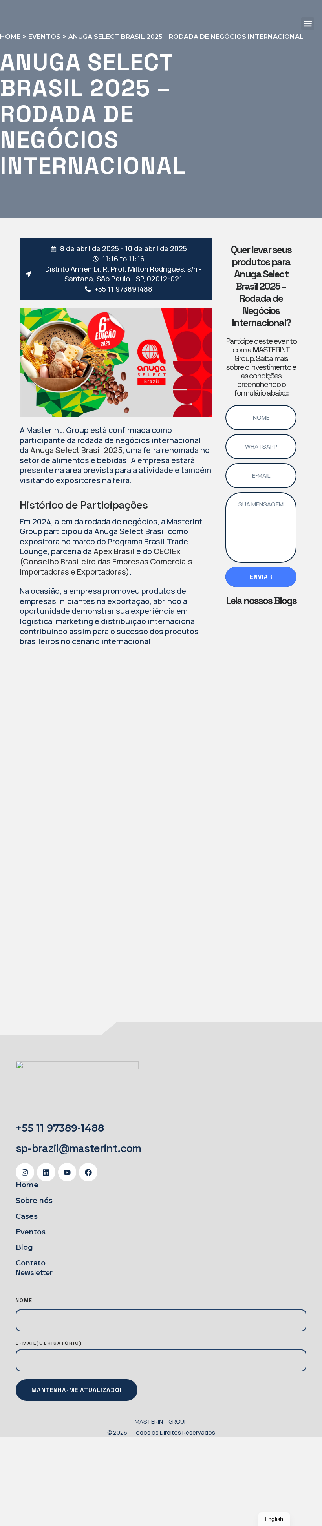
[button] (307, 23)
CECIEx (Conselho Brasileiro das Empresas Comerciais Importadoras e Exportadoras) (106, 561)
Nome (24, 1300)
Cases (27, 1216)
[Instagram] (25, 1172)
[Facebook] (88, 1172)
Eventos (31, 1232)
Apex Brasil (114, 551)
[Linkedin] (46, 1172)
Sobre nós (34, 1200)
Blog (24, 1247)
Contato (31, 1263)
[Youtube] (67, 1172)
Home (27, 1185)
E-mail (49, 1343)
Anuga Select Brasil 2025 (76, 450)
